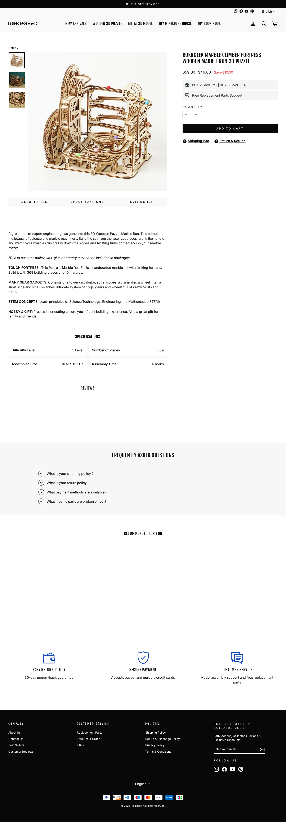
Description (34, 201)
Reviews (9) (140, 201)
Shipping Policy (155, 732)
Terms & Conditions (158, 751)
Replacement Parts (89, 732)
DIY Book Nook (209, 23)
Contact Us (15, 738)
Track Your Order (88, 738)
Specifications (87, 201)
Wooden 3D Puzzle (107, 23)
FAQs (80, 745)
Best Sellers (16, 745)
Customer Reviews (20, 751)
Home (12, 47)
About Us (14, 732)
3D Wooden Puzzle (105, 234)
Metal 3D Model (140, 23)
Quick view (40, 605)
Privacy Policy (155, 745)
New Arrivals (75, 23)
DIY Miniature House (175, 23)
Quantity (193, 107)
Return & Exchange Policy (162, 738)
